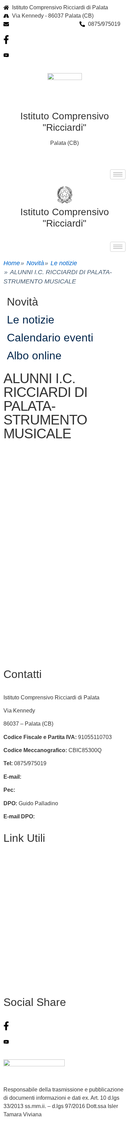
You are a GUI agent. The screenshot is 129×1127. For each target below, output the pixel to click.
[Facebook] (64, 39)
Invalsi (11, 954)
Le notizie (64, 263)
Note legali (16, 927)
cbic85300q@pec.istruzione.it (53, 790)
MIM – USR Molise (26, 967)
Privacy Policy (20, 888)
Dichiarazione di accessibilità (39, 914)
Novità (35, 263)
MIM (8, 941)
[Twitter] (64, 1041)
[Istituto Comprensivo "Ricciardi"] (64, 194)
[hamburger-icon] (118, 174)
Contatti (12, 861)
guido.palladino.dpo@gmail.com (75, 816)
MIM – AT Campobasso (31, 981)
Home (11, 263)
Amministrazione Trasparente (39, 901)
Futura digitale (21, 875)
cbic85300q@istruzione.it (43, 24)
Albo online (34, 355)
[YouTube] (64, 55)
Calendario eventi (50, 337)
